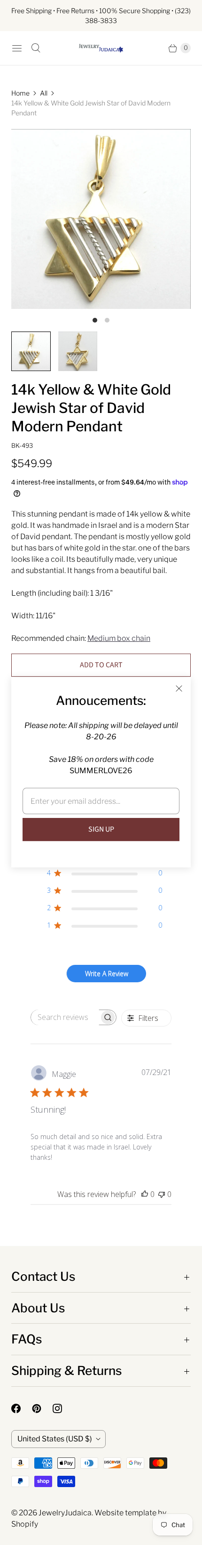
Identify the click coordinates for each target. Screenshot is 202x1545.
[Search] (35, 48)
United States (54, 1438)
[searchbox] (65, 1017)
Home (20, 93)
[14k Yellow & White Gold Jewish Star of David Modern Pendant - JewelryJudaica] (101, 219)
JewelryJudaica (65, 1512)
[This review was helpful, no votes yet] (144, 1194)
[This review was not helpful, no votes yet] (161, 1194)
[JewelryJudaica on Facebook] (21, 1408)
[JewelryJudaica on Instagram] (63, 1408)
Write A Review (106, 973)
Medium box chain (118, 638)
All (43, 93)
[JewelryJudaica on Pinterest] (42, 1408)
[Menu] (17, 48)
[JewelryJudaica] (101, 48)
